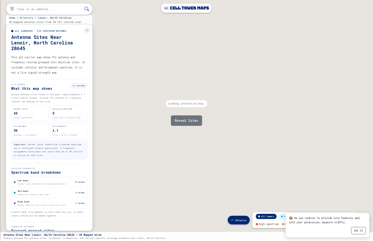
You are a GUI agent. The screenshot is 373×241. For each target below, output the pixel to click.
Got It (358, 230)
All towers (267, 216)
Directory (26, 17)
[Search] (87, 9)
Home (12, 17)
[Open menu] (12, 9)
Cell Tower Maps (189, 8)
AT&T (286, 216)
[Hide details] (87, 30)
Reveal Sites (186, 120)
